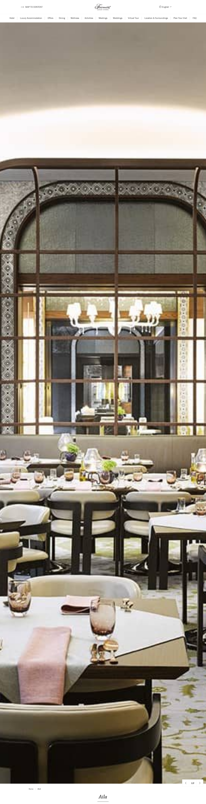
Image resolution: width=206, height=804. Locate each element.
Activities (89, 18)
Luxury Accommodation (31, 18)
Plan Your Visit (180, 18)
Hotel (12, 18)
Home (31, 789)
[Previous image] (185, 782)
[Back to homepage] (103, 7)
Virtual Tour (133, 18)
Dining (62, 18)
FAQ (194, 18)
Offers (50, 18)
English (166, 6)
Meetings (103, 18)
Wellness (75, 18)
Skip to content (32, 6)
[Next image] (199, 782)
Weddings (117, 18)
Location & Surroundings (156, 18)
